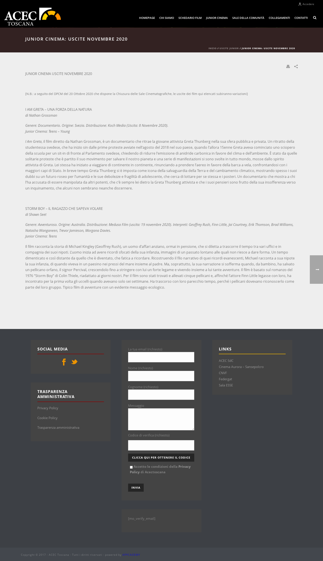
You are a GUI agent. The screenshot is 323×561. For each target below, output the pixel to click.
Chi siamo (166, 18)
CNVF (223, 373)
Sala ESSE (226, 385)
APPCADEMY (131, 555)
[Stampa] (288, 66)
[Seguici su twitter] (74, 362)
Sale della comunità (248, 18)
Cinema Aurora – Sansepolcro (241, 367)
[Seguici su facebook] (63, 362)
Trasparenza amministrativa (58, 427)
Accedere (308, 4)
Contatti (301, 18)
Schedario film (190, 18)
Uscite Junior (229, 48)
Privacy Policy (47, 408)
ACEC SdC (226, 361)
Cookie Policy (47, 418)
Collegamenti (279, 18)
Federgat (225, 379)
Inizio (213, 48)
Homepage (147, 18)
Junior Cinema (217, 18)
